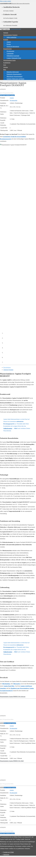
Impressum (6, 854)
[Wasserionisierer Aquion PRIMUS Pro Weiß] (7, 776)
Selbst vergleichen (11, 37)
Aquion (9, 42)
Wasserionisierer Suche (9, 60)
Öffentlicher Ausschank (13, 55)
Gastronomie (10, 53)
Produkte (5, 39)
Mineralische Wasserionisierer (14, 76)
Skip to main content (5, 1)
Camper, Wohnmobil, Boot (14, 58)
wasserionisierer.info (15, 29)
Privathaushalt (10, 51)
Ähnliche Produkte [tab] (8, 369)
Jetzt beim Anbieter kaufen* (7, 95)
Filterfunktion (6, 683)
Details (2, 723)
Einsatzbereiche (7, 49)
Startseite (5, 32)
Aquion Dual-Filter (9, 686)
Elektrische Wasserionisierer (14, 74)
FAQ (4, 65)
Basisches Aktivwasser (13, 72)
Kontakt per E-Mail (8, 852)
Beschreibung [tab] (7, 367)
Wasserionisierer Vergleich (10, 35)
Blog (4, 69)
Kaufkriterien (6, 62)
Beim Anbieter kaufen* (10, 723)
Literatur (5, 67)
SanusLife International (13, 46)
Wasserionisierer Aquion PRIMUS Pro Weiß (12, 761)
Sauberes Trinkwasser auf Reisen (15, 79)
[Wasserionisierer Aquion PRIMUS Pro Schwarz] (7, 712)
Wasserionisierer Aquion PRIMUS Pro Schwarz (12, 696)
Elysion (9, 44)
